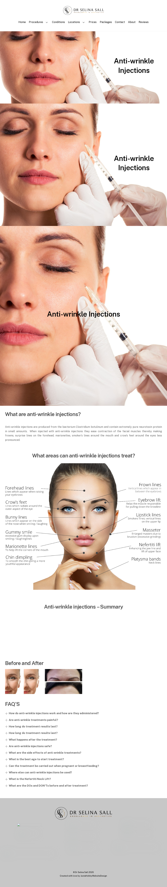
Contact (120, 22)
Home (22, 22)
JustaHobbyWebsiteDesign (94, 876)
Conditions (58, 22)
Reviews (144, 22)
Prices (93, 22)
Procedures (36, 22)
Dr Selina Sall (81, 872)
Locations (74, 22)
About (132, 22)
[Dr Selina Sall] (83, 13)
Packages (106, 22)
